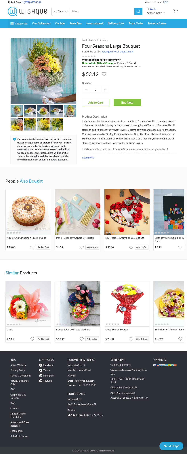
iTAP (12, 403)
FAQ (12, 389)
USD (165, 2)
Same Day (75, 23)
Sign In (153, 9)
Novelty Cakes (157, 23)
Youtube (47, 380)
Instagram (48, 375)
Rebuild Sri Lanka (19, 436)
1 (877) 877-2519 (31, 2)
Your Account (154, 12)
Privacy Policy (17, 370)
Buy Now (127, 102)
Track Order (136, 23)
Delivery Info (116, 23)
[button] (138, 11)
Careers (14, 408)
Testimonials (17, 431)
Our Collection (41, 23)
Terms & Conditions (20, 375)
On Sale (60, 23)
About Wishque (18, 365)
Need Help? (171, 446)
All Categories (62, 11)
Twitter (47, 370)
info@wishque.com (84, 380)
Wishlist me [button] (92, 247)
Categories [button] (21, 23)
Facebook (48, 365)
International (94, 23)
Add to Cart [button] (43, 247)
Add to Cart (95, 102)
